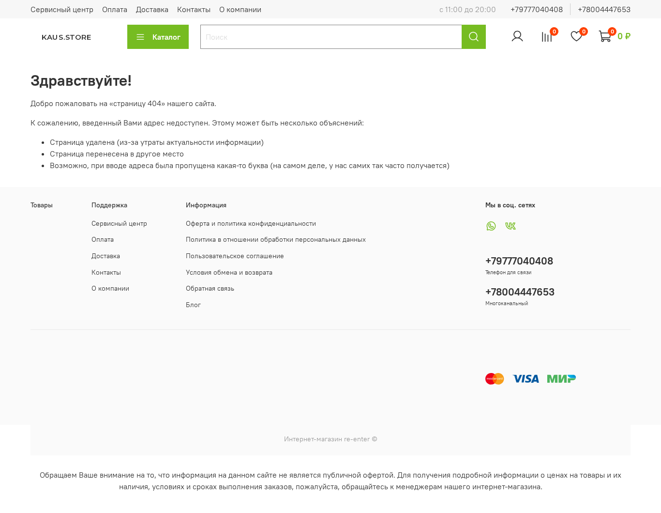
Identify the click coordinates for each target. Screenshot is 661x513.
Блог (193, 304)
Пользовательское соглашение (235, 255)
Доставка (152, 9)
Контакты (193, 9)
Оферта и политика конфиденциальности (251, 223)
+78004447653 (604, 9)
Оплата (114, 9)
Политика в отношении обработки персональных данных (276, 239)
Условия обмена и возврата (229, 272)
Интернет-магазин (313, 439)
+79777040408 (537, 9)
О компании (240, 9)
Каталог (166, 37)
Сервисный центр (61, 9)
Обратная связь (210, 288)
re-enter (356, 439)
